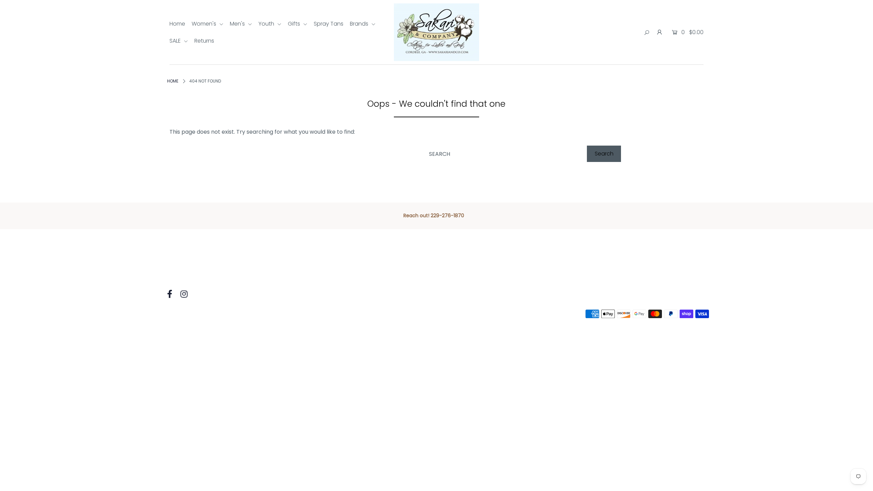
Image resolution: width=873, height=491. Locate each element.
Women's (205, 24)
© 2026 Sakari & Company (199, 314)
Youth (267, 24)
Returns (204, 41)
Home (177, 24)
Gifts (294, 24)
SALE (175, 41)
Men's (238, 24)
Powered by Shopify (265, 314)
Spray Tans (328, 24)
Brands (360, 24)
